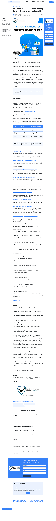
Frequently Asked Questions (6, 35)
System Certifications (32, 1)
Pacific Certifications (18, 14)
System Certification (17, 6)
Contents (3, 18)
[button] (42, 15)
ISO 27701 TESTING (16, 401)
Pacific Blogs (19, 383)
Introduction (4, 20)
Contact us (52, 1)
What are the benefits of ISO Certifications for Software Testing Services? (6, 30)
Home (27, 1)
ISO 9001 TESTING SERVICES (29, 403)
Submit (49, 43)
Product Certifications (40, 1)
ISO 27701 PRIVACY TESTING (27, 401)
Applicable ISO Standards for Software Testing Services (6, 24)
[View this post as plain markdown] (41, 15)
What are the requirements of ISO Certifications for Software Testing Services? (6, 27)
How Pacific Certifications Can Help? (6, 33)
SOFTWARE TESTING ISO (17, 403)
